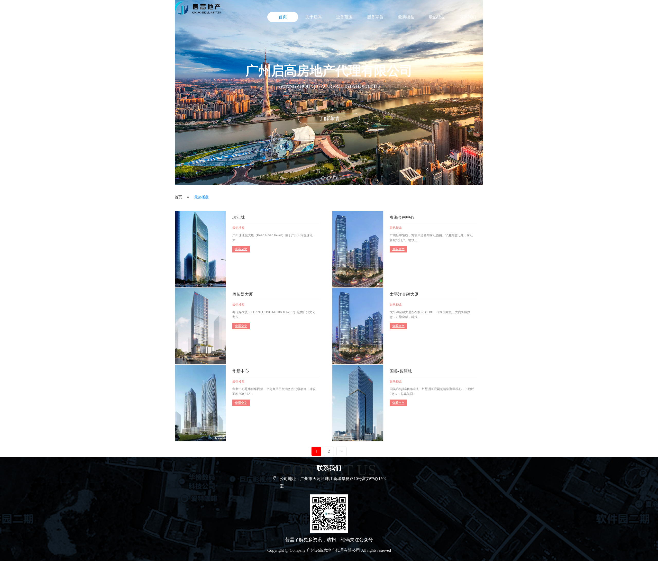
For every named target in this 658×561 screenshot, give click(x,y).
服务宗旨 (375, 17)
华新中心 (240, 371)
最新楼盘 (406, 17)
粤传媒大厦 (242, 294)
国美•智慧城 (401, 371)
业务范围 (344, 17)
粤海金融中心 (402, 217)
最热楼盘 (437, 17)
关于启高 (313, 17)
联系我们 (468, 17)
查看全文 (241, 249)
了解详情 (329, 118)
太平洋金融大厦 (404, 294)
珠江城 (238, 217)
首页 (283, 17)
